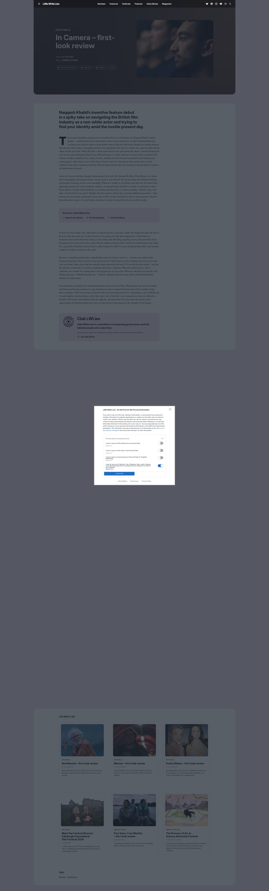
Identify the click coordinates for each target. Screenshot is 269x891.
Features (114, 4)
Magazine (166, 4)
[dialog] (134, 445)
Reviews (101, 4)
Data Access (134, 481)
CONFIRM (119, 473)
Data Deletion (122, 481)
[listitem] (134, 438)
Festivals (126, 4)
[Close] (171, 410)
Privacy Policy (146, 481)
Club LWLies (152, 4)
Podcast (138, 4)
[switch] (160, 443)
